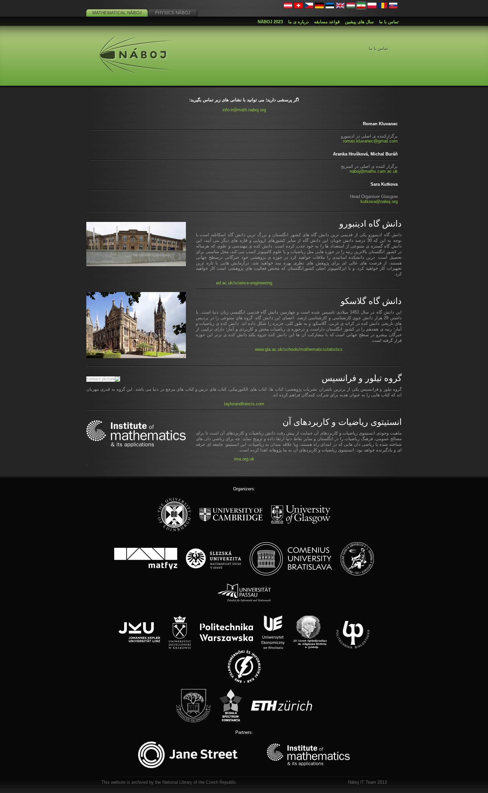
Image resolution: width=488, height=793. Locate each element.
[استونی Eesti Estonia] (330, 7)
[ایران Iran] (361, 7)
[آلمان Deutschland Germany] (319, 7)
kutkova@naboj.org (379, 201)
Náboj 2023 (270, 21)
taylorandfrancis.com (244, 403)
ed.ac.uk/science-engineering (244, 282)
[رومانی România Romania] (382, 7)
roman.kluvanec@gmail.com (370, 141)
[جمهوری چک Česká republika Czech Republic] (309, 7)
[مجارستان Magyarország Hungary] (351, 7)
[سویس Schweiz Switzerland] (298, 7)
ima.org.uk (244, 458)
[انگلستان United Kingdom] (340, 7)
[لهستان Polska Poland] (371, 7)
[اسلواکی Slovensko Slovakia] (393, 7)
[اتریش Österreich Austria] (288, 7)
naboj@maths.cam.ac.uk (374, 171)
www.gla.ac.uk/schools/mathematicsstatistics (299, 349)
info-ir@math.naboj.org (244, 109)
